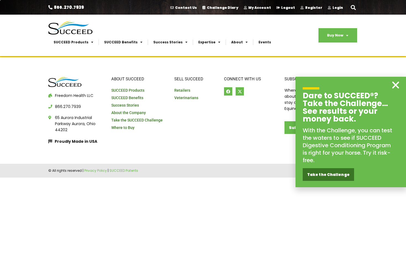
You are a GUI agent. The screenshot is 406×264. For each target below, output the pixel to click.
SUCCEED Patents (123, 170)
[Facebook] (228, 91)
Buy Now (335, 35)
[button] (353, 7)
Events (265, 42)
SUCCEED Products (71, 42)
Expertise (206, 42)
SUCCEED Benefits (121, 42)
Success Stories (168, 42)
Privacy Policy (95, 170)
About (237, 42)
